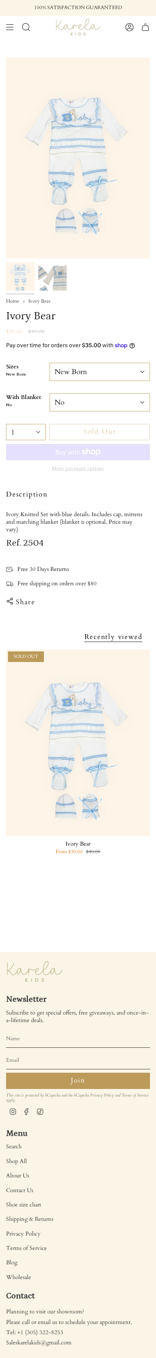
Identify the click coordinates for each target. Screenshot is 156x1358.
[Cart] (145, 27)
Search (14, 1146)
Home (12, 301)
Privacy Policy (102, 1095)
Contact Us (19, 1190)
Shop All (16, 1161)
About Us (17, 1175)
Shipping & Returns (29, 1219)
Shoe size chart (23, 1204)
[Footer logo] (34, 971)
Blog (11, 1262)
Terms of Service (135, 1095)
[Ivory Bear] (78, 743)
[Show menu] (9, 27)
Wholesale (18, 1277)
